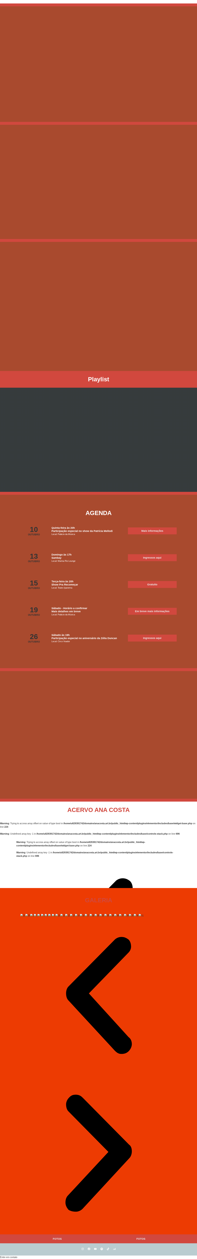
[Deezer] (114, 1249)
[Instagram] (82, 1249)
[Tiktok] (108, 1249)
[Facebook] (89, 1249)
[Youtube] (95, 1249)
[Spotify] (101, 1249)
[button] (152, 611)
